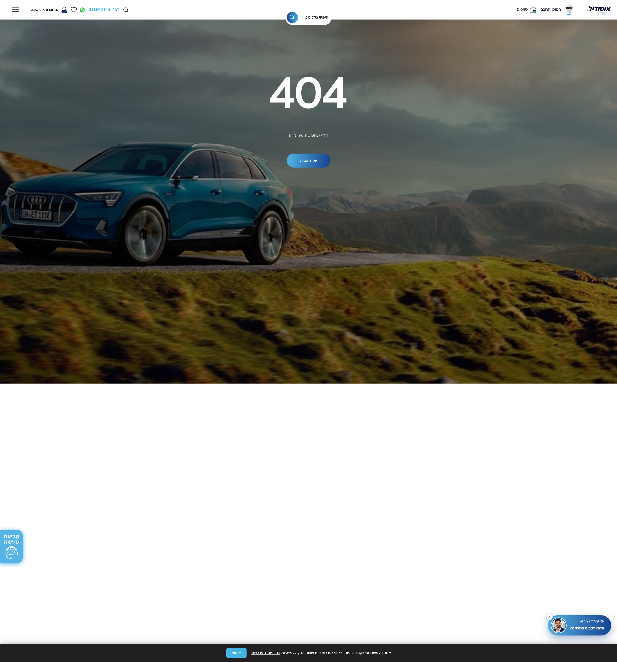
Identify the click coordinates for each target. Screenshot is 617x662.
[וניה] (598, 10)
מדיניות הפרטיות (265, 652)
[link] (82, 10)
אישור (236, 653)
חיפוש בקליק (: (316, 17)
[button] (549, 617)
